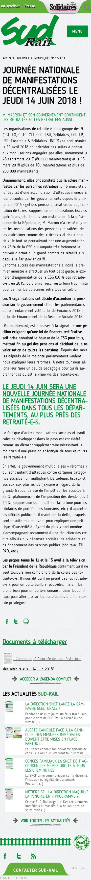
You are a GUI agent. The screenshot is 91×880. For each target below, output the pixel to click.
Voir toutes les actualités (45, 820)
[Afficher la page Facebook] (4, 855)
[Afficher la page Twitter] (19, 855)
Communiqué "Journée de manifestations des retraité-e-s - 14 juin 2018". (42, 663)
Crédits (21, 878)
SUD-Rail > (23, 58)
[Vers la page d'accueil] (30, 31)
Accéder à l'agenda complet (45, 679)
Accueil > (9, 58)
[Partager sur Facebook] (7, 620)
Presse (30, 6)
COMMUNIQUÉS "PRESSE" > (48, 58)
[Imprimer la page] (26, 620)
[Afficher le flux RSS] (33, 855)
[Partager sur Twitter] (16, 620)
